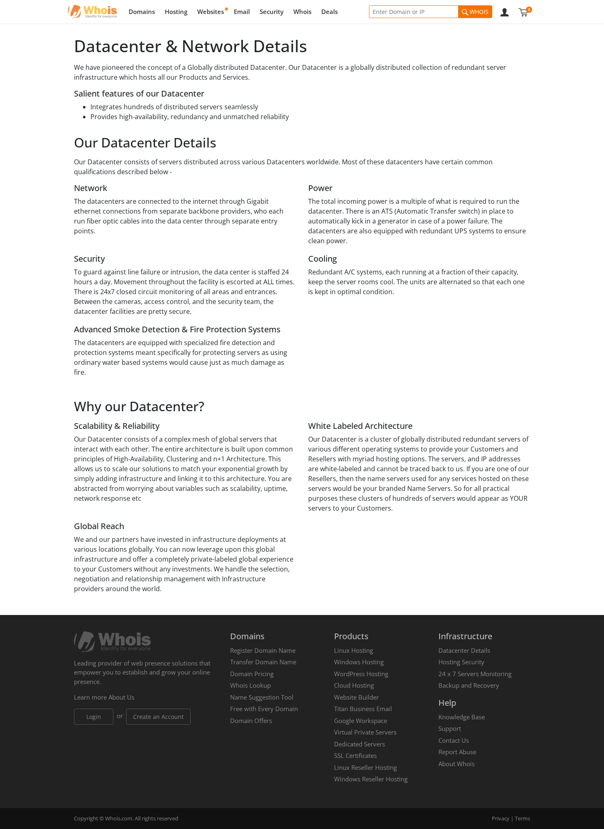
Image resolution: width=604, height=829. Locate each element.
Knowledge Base (461, 717)
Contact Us (453, 740)
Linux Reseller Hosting (365, 767)
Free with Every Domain (264, 709)
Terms (522, 818)
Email (242, 11)
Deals (329, 11)
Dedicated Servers (359, 744)
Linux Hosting (353, 650)
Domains (142, 11)
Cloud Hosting (354, 685)
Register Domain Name (262, 650)
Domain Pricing (252, 674)
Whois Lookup (250, 685)
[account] (505, 11)
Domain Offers (251, 720)
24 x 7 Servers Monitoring (475, 674)
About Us (121, 697)
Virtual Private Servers (365, 732)
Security (272, 11)
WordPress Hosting (361, 674)
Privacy (500, 818)
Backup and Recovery (468, 685)
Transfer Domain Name (263, 662)
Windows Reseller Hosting (371, 779)
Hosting (176, 11)
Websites (210, 11)
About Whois (456, 764)
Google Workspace (360, 720)
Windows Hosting (359, 662)
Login (93, 717)
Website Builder (356, 697)
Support (449, 728)
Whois (302, 11)
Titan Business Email (363, 709)
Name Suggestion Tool (261, 697)
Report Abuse (457, 752)
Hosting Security (461, 662)
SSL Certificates (355, 755)
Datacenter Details (464, 650)
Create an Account (158, 717)
